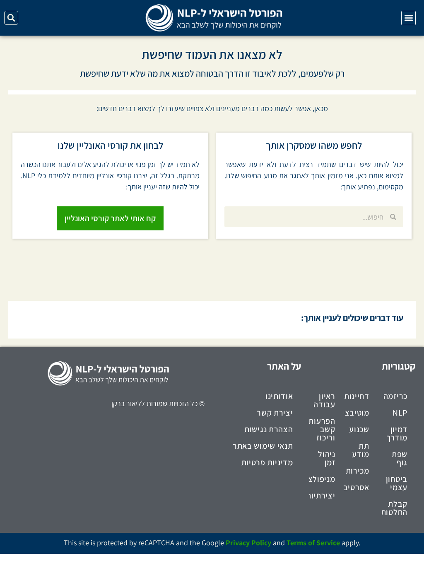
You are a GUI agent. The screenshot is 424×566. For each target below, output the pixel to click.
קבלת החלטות (394, 508)
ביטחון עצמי (396, 483)
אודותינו (279, 396)
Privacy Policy (248, 542)
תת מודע (360, 450)
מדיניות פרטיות (267, 462)
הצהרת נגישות (268, 429)
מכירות (357, 470)
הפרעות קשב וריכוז (322, 429)
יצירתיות (322, 495)
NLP (400, 412)
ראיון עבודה (324, 400)
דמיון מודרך (397, 433)
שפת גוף (399, 458)
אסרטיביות (356, 487)
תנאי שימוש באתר (263, 445)
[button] (408, 18)
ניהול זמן (326, 458)
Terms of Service (313, 542)
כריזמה (395, 396)
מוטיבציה (356, 412)
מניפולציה (322, 479)
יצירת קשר (275, 412)
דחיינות (356, 396)
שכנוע (359, 429)
